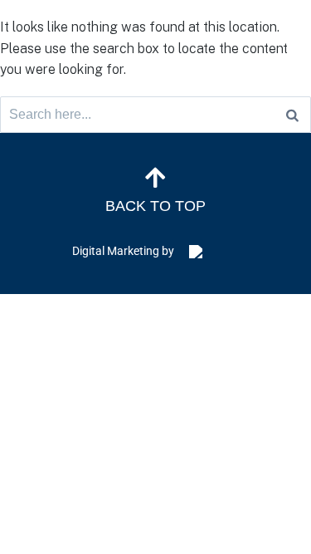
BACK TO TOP (155, 206)
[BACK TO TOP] (156, 177)
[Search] (292, 114)
